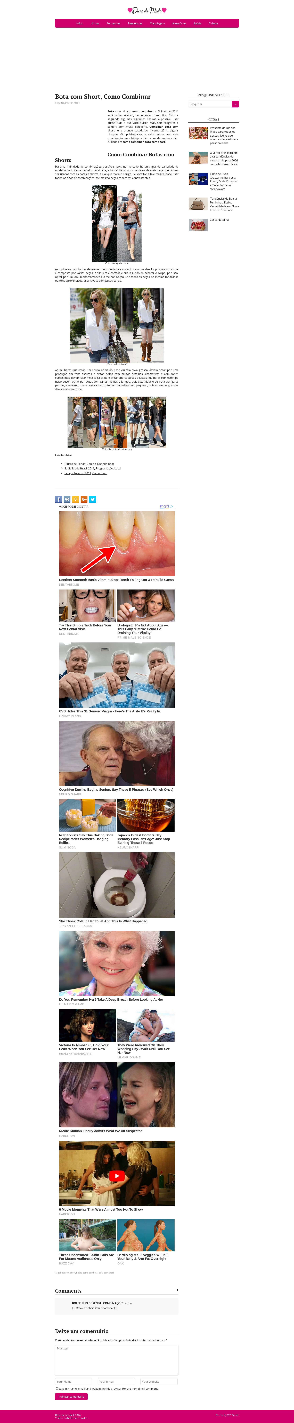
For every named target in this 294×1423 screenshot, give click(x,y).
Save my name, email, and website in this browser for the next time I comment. (108, 1388)
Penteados (113, 23)
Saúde (197, 23)
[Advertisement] (147, 61)
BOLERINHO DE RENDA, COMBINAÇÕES (97, 1303)
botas (79, 1272)
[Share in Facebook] (58, 499)
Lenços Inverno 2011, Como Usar (85, 473)
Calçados (59, 102)
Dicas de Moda (72, 102)
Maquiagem (157, 23)
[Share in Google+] (84, 499)
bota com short (67, 1272)
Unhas (95, 23)
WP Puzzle (233, 1415)
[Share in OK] (75, 499)
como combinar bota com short (98, 1272)
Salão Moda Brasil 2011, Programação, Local (92, 468)
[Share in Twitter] (92, 499)
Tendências (135, 23)
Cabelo (213, 23)
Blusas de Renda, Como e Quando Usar (89, 464)
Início (79, 23)
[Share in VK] (67, 499)
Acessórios (179, 23)
